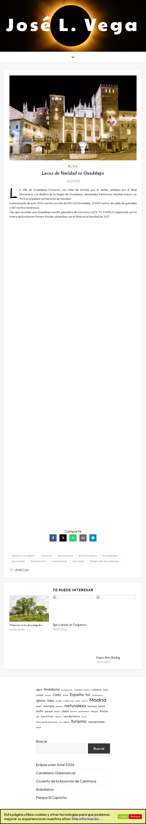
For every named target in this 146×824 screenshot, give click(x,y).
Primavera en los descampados (26, 625)
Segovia (58, 716)
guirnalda (18, 561)
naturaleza (75, 705)
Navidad (78, 561)
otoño (39, 711)
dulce (65, 695)
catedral (96, 689)
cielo (105, 689)
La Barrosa (68, 701)
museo (59, 706)
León (77, 701)
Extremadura (88, 555)
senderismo (71, 716)
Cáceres (46, 555)
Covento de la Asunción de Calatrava (66, 781)
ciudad (39, 695)
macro (85, 701)
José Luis (21, 570)
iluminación (38, 561)
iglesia (40, 700)
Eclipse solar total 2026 (55, 764)
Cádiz (57, 695)
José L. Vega (73, 24)
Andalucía (51, 689)
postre (74, 711)
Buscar (41, 741)
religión (94, 711)
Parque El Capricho (51, 797)
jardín (59, 700)
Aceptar (123, 816)
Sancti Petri (47, 716)
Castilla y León (82, 689)
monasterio (59, 561)
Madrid (97, 700)
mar (38, 706)
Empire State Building (108, 657)
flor (87, 695)
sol (60, 722)
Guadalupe (109, 555)
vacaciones (96, 721)
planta (57, 711)
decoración (65, 555)
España (77, 694)
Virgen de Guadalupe (104, 561)
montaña (48, 706)
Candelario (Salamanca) (55, 772)
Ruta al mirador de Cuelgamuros (70, 625)
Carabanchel (66, 690)
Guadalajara (97, 695)
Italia (50, 701)
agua (39, 689)
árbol (38, 727)
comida (48, 695)
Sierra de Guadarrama (47, 722)
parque (49, 711)
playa (65, 711)
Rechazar (135, 816)
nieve (101, 706)
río (37, 716)
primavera (83, 711)
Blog (73, 166)
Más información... (87, 818)
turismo (79, 721)
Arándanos (45, 789)
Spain (66, 722)
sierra (84, 716)
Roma (104, 711)
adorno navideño (23, 555)
